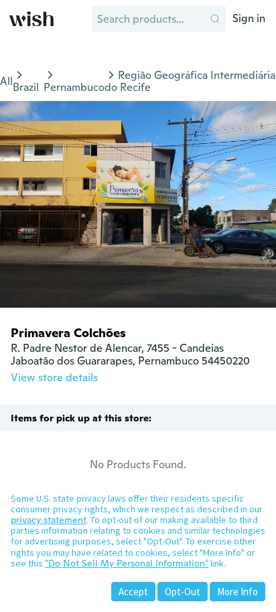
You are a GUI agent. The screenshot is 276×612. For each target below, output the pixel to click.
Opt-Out (182, 591)
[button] (215, 18)
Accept (133, 591)
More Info (237, 591)
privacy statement (48, 520)
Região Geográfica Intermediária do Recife (190, 81)
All (6, 81)
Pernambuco (74, 87)
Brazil (26, 87)
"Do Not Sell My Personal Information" (126, 563)
